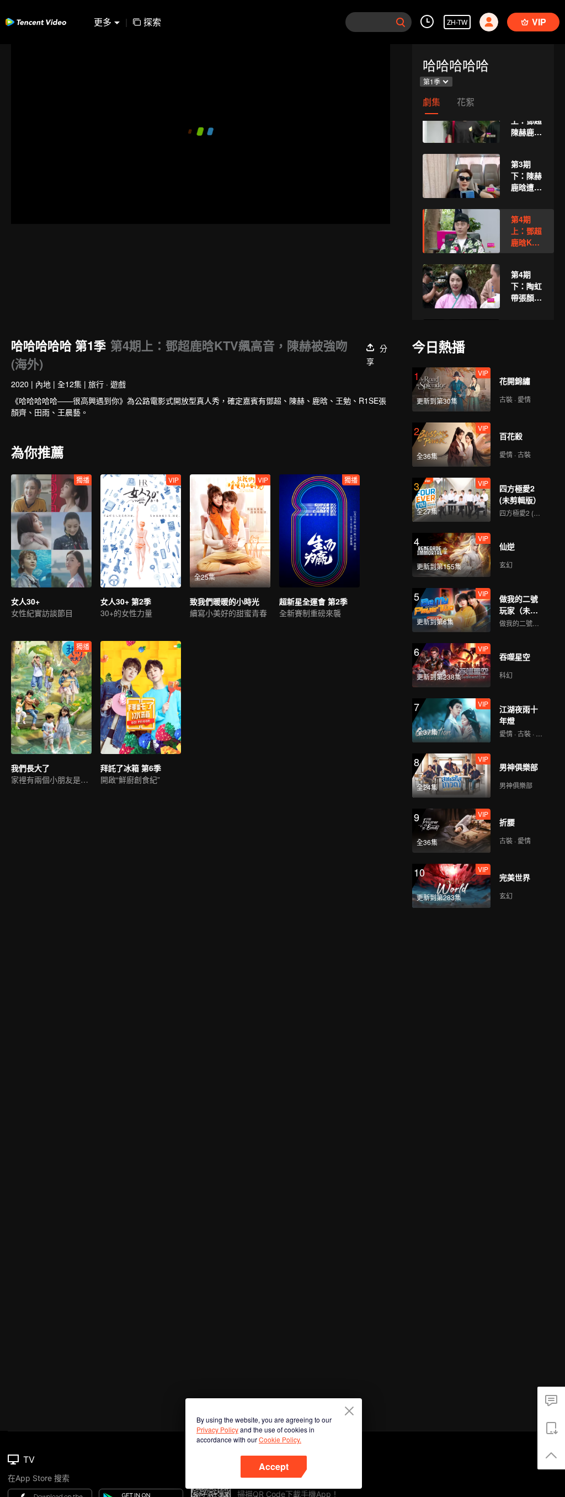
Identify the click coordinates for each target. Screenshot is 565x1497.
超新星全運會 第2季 (313, 601)
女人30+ (25, 601)
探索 (152, 21)
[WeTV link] (36, 22)
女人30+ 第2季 (125, 601)
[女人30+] (51, 530)
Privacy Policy (217, 1429)
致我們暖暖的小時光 (224, 601)
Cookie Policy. (280, 1439)
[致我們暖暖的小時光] (230, 530)
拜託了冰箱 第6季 (130, 767)
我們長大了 (30, 767)
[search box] (400, 22)
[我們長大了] (51, 697)
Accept (274, 1466)
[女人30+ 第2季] (140, 530)
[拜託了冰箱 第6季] (140, 697)
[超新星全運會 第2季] (319, 530)
